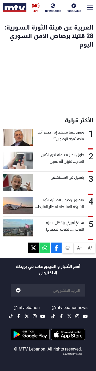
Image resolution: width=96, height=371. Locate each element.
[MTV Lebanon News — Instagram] (77, 316)
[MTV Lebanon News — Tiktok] (53, 316)
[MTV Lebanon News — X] (69, 316)
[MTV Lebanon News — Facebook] (61, 316)
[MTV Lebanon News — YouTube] (85, 316)
